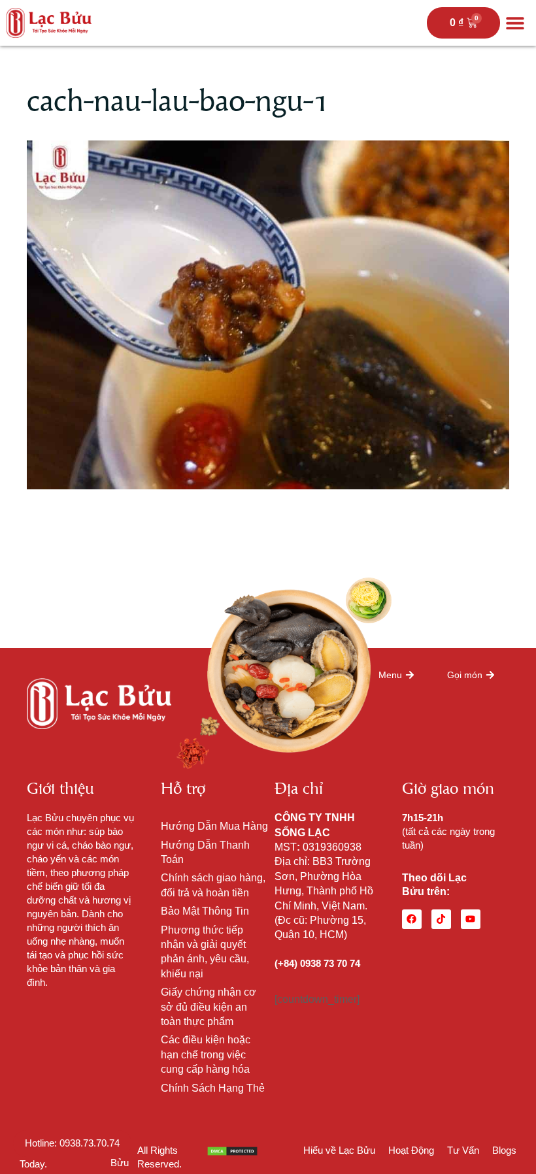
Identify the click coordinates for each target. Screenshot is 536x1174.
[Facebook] (412, 919)
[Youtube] (470, 919)
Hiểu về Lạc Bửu (339, 1150)
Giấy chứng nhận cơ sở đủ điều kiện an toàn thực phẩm (208, 1006)
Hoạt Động (411, 1150)
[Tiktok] (441, 919)
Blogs (504, 1150)
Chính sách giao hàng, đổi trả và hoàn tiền (213, 885)
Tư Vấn (463, 1150)
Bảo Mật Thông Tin (205, 911)
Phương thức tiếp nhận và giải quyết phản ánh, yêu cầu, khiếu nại (205, 951)
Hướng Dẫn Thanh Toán (205, 852)
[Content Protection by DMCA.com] (232, 1150)
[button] (514, 23)
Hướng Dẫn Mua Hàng (214, 826)
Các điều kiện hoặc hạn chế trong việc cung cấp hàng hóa (205, 1054)
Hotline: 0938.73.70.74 (72, 1143)
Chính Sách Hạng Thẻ (213, 1088)
